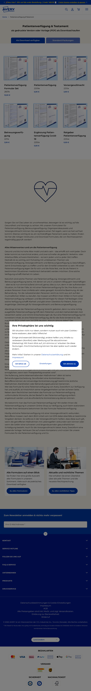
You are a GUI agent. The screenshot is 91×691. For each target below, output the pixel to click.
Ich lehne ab (20, 364)
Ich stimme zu (69, 364)
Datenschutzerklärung (52, 354)
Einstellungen (46, 363)
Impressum (17, 357)
